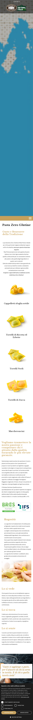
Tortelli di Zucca (16, 400)
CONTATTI (16, 1)
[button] (16, 717)
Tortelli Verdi (16, 369)
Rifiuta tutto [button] (24, 712)
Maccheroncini (16, 431)
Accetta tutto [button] (8, 712)
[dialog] (16, 701)
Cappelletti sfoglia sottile (16, 303)
